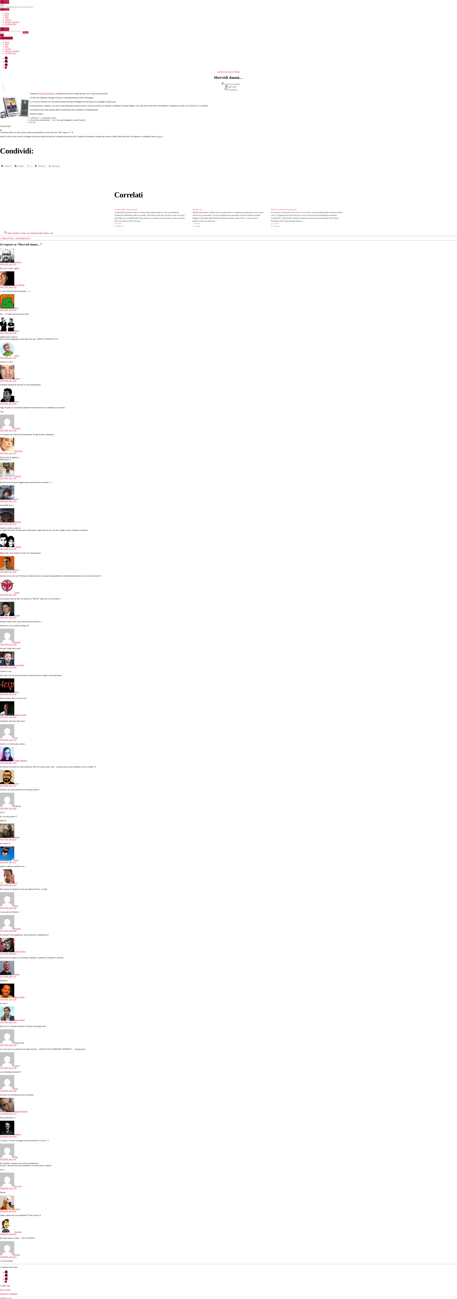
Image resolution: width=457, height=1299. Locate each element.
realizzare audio (36, 233)
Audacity (159, 136)
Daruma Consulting (12, 22)
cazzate (220, 72)
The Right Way (10, 24)
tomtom (46, 233)
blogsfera (15, 233)
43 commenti (232, 90)
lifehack (237, 72)
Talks (7, 18)
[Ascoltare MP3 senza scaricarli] (150, 218)
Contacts (8, 20)
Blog (6, 16)
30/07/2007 (232, 87)
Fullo (2, 5)
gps (28, 233)
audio (9, 233)
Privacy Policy (5, 1290)
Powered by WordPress (9, 1294)
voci (51, 233)
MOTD (44, 94)
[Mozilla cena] (228, 218)
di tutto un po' (228, 72)
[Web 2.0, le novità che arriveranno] (307, 218)
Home (7, 13)
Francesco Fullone (233, 84)
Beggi (51, 94)
